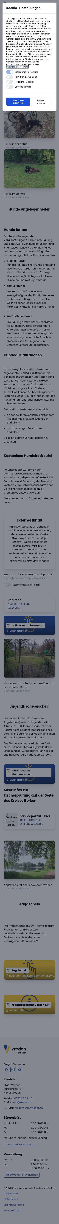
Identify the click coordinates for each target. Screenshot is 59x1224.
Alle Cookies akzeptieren (18, 101)
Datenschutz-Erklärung (17, 66)
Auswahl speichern (41, 101)
